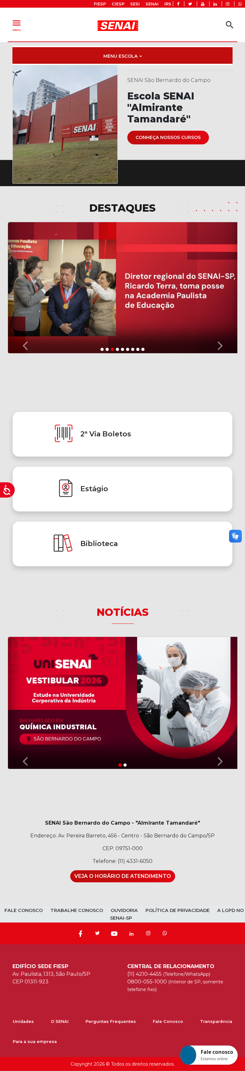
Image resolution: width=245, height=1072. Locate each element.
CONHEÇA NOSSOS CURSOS (168, 137)
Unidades (23, 1021)
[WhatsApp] (165, 933)
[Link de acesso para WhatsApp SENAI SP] (240, 4)
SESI (135, 4)
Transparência (216, 1021)
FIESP (100, 4)
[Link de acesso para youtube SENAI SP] (202, 4)
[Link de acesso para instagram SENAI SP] (227, 4)
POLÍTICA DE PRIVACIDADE (177, 910)
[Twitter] (97, 933)
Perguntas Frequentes (110, 1021)
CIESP (118, 4)
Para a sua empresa (35, 1041)
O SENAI (60, 1021)
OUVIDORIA (124, 910)
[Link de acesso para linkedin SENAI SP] (215, 4)
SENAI (152, 4)
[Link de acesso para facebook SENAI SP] (178, 4)
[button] (25, 287)
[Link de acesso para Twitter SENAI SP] (190, 4)
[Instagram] (148, 933)
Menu (16, 25)
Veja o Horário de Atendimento (122, 876)
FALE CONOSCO (23, 910)
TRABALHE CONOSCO (76, 910)
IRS (167, 4)
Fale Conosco (168, 1021)
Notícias (123, 612)
